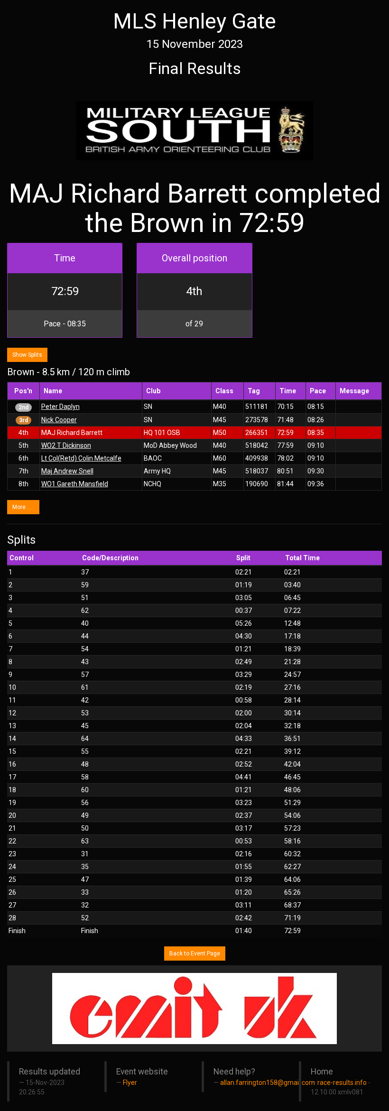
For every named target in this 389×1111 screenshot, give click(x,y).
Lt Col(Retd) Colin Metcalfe (81, 458)
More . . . (23, 507)
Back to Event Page (194, 953)
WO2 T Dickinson (66, 445)
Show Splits (27, 355)
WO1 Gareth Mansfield (74, 484)
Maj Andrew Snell (67, 471)
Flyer (130, 1082)
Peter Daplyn (60, 406)
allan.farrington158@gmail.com (267, 1082)
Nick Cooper (59, 420)
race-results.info (342, 1082)
